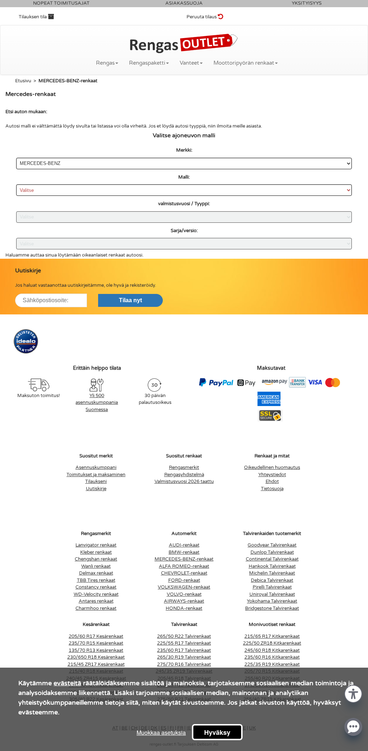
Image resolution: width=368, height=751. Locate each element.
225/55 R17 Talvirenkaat (184, 643)
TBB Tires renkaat (96, 580)
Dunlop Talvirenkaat (272, 552)
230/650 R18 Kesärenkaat (96, 657)
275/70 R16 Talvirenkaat (184, 664)
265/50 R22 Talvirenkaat (184, 636)
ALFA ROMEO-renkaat (184, 566)
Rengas (105, 63)
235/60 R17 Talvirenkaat (184, 650)
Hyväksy (217, 732)
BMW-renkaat (184, 552)
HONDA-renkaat (184, 608)
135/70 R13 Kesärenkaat (96, 650)
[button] (353, 693)
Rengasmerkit (184, 467)
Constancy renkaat (95, 587)
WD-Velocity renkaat (96, 594)
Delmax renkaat (96, 573)
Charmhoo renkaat (95, 608)
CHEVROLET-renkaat (184, 573)
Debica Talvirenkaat (272, 580)
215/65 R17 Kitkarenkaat (272, 636)
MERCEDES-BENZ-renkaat (184, 559)
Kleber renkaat (96, 552)
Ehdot (272, 481)
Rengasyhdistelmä (184, 475)
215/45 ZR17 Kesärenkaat (96, 664)
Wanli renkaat (96, 566)
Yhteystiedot (272, 475)
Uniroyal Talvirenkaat (272, 594)
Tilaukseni (96, 481)
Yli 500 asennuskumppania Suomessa (96, 403)
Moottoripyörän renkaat (243, 63)
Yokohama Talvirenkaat (272, 601)
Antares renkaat (96, 601)
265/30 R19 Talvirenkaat (184, 657)
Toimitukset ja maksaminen (95, 475)
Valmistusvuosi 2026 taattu (184, 481)
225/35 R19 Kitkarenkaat (272, 664)
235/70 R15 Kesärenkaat (96, 643)
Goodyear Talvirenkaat (272, 545)
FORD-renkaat (184, 580)
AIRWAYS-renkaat (184, 601)
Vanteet (189, 63)
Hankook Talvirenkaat (272, 566)
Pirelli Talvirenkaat (272, 587)
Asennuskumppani (95, 467)
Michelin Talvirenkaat (272, 573)
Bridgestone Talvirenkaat (272, 608)
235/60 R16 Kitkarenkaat (272, 657)
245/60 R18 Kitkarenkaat (272, 650)
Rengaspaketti (147, 63)
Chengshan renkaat (96, 559)
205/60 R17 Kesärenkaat (96, 636)
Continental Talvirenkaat (272, 559)
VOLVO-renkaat (184, 594)
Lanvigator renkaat (95, 545)
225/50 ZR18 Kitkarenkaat (272, 643)
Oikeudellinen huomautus (272, 467)
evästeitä (67, 683)
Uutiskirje (96, 489)
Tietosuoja (272, 489)
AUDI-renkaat (184, 545)
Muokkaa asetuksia (161, 732)
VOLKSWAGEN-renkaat (184, 587)
